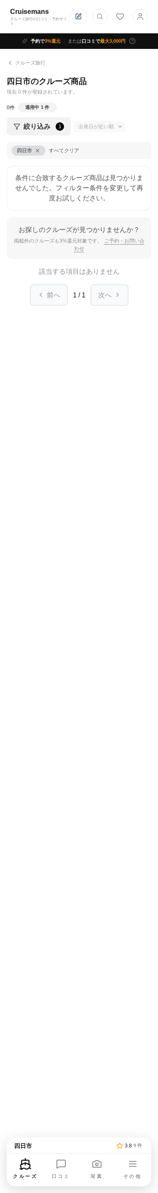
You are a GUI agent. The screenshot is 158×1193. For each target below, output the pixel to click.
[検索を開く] (99, 16)
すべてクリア (64, 151)
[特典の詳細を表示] (132, 41)
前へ (53, 295)
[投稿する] (78, 16)
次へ (105, 295)
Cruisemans (29, 11)
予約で (46, 40)
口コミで (97, 40)
